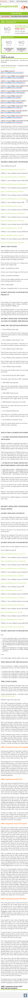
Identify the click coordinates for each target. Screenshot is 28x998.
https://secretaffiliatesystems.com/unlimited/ (13, 177)
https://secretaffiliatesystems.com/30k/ (12, 228)
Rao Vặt (12, 1)
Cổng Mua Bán (3, 1)
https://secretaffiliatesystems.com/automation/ (14, 199)
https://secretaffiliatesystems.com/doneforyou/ (14, 184)
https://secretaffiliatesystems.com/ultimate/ (13, 213)
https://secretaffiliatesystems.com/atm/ (12, 206)
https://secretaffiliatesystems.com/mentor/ (12, 242)
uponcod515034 (16, 13)
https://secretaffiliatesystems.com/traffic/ (12, 191)
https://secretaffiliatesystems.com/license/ (12, 220)
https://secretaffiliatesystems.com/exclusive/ (13, 169)
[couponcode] (9, 5)
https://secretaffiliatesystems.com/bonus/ (12, 235)
